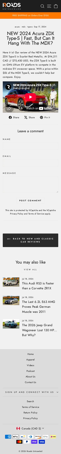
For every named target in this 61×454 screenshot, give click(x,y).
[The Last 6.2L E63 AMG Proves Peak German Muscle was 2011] (11, 300)
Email (7, 156)
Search (30, 401)
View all (30, 269)
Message (9, 173)
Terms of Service (36, 213)
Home (30, 354)
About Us (30, 376)
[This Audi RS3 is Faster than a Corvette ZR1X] (11, 282)
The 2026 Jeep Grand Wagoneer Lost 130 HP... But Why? (39, 330)
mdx (23, 26)
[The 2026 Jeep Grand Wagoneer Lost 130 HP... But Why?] (11, 324)
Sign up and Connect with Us (29, 392)
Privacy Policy (16, 213)
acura (17, 26)
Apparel (30, 359)
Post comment (30, 200)
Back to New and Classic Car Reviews (33, 240)
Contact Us (30, 382)
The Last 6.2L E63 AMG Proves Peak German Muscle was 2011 (38, 307)
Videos (30, 365)
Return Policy (30, 412)
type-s (30, 26)
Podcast (31, 371)
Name (7, 139)
